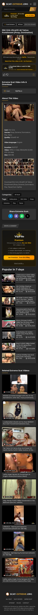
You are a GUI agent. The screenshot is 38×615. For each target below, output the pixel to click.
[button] (30, 4)
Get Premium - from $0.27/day (19, 257)
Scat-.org (17, 4)
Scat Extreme (10, 24)
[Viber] (16, 216)
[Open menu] (34, 4)
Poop (32, 199)
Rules (19, 603)
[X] (27, 216)
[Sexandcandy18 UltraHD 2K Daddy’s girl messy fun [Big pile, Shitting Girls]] (8, 312)
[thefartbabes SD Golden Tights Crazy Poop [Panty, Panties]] (8, 335)
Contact (26, 603)
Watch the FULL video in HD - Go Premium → (19, 61)
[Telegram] (10, 216)
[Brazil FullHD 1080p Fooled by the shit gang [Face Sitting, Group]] (8, 347)
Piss (14, 203)
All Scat (20, 24)
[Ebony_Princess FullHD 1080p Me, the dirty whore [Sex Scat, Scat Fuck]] (8, 324)
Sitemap (12, 603)
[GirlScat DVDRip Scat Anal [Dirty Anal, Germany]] (8, 358)
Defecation (13, 199)
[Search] (33, 9)
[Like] (4, 75)
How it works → (19, 263)
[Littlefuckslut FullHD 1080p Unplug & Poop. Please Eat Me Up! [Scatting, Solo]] (8, 278)
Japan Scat (28, 599)
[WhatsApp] (22, 216)
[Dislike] (7, 75)
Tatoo (21, 203)
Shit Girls (24, 199)
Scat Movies (18, 599)
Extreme (7, 203)
